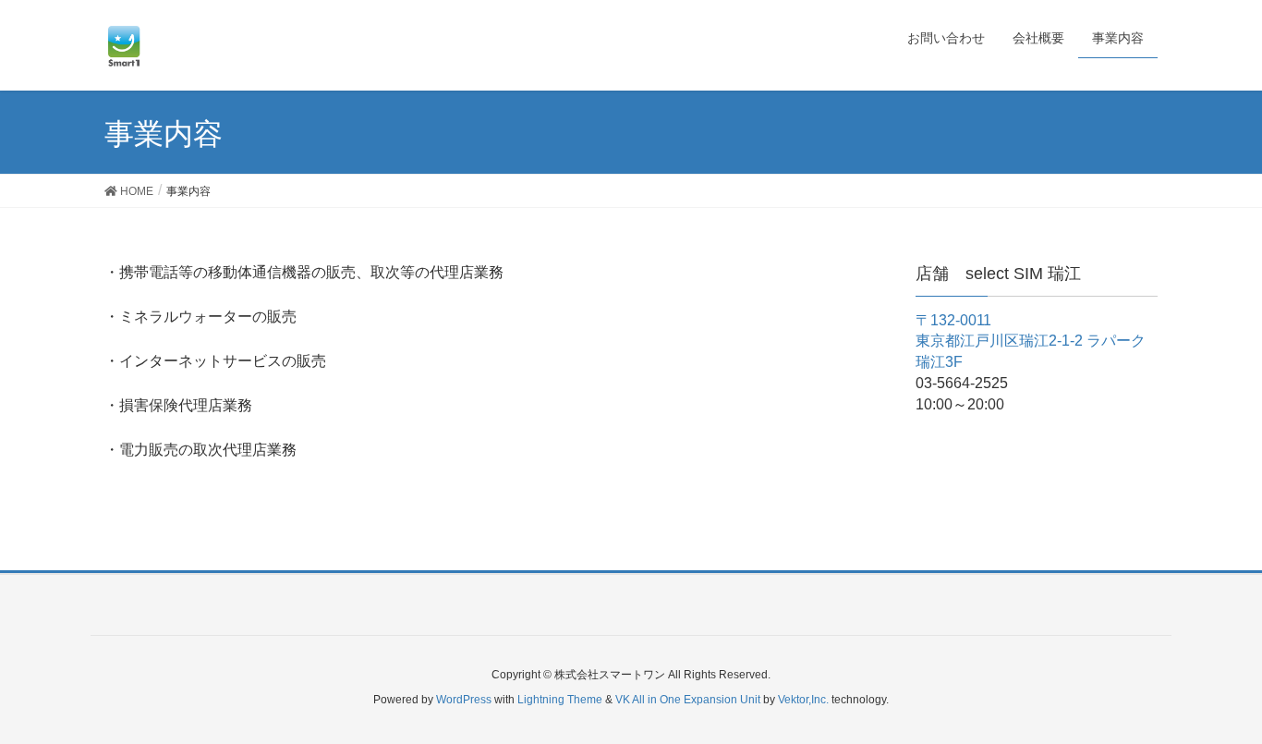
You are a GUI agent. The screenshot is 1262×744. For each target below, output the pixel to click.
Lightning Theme (559, 699)
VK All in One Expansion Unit (687, 699)
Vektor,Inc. (803, 699)
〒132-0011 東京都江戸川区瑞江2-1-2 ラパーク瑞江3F (1031, 341)
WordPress (463, 699)
